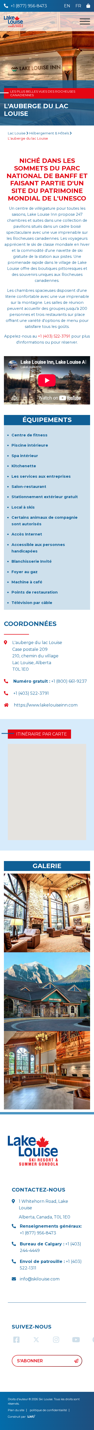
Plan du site (16, 1410)
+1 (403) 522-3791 (54, 336)
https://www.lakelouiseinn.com (46, 705)
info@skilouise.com (40, 1279)
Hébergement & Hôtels (49, 133)
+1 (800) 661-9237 (50, 681)
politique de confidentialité (48, 1410)
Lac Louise (17, 133)
